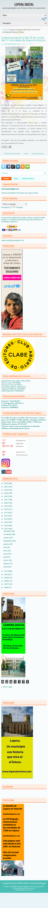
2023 (6, 493)
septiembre (8, 541)
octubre (6, 538)
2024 (6, 490)
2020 (6, 503)
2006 (6, 587)
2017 (6, 513)
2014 (6, 522)
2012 (6, 529)
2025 (6, 487)
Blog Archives (28, 179)
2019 (6, 506)
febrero (6, 564)
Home (4, 30)
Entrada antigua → (39, 154)
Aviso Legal (7, 687)
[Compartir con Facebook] (10, 147)
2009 (6, 578)
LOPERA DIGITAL (24, 4)
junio (5, 551)
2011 (6, 571)
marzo (6, 560)
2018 (6, 509)
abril (5, 557)
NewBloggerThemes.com (24, 890)
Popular (6, 179)
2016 (6, 516)
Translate (19, 207)
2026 (6, 483)
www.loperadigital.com (12, 44)
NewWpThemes (17, 886)
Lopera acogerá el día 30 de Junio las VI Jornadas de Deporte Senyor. (23, 38)
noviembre (7, 534)
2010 (6, 575)
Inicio (26, 154)
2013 (6, 526)
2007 (6, 584)
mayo (5, 554)
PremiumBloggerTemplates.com (24, 888)
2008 (6, 581)
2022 (6, 496)
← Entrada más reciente (11, 154)
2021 (6, 500)
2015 (6, 519)
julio (5, 547)
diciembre (7, 531)
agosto (6, 544)
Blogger (43, 883)
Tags (16, 179)
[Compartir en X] (7, 147)
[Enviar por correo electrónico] (2, 147)
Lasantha (40, 886)
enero (5, 567)
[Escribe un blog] (5, 147)
